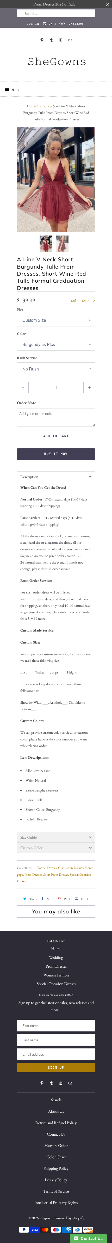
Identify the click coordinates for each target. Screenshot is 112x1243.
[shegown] (56, 63)
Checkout (77, 23)
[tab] (56, 476)
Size (20, 309)
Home (56, 948)
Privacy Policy (56, 1180)
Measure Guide (56, 1145)
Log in (33, 23)
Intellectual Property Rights (56, 1202)
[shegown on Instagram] (60, 40)
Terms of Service (56, 1191)
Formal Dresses (47, 867)
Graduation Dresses (70, 867)
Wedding (56, 957)
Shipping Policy (56, 1168)
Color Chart (82, 301)
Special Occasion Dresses (56, 983)
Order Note (26, 402)
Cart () (56, 23)
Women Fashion (56, 975)
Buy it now (56, 454)
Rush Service (27, 357)
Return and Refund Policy (56, 1122)
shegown (46, 1217)
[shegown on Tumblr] (51, 40)
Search (56, 1100)
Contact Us (56, 1134)
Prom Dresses (33, 874)
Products (45, 106)
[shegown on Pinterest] (42, 40)
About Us (56, 1111)
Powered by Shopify (69, 1217)
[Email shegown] (70, 40)
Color (21, 333)
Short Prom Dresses (55, 874)
